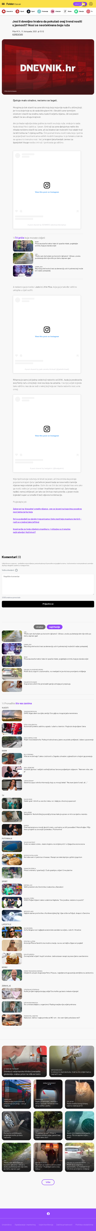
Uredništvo (7, 1224)
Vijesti (22, 11)
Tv (91, 11)
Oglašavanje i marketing (25, 1224)
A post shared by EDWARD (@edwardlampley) (47, 225)
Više (48, 1182)
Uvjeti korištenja (46, 1224)
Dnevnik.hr (9, 11)
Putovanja (45, 11)
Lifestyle (58, 11)
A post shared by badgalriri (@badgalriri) (47, 468)
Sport (33, 11)
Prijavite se (48, 604)
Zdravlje (81, 11)
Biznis (70, 11)
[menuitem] (91, 4)
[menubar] (91, 3)
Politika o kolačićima (84, 1224)
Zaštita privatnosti (64, 1224)
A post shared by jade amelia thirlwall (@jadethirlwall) (47, 369)
